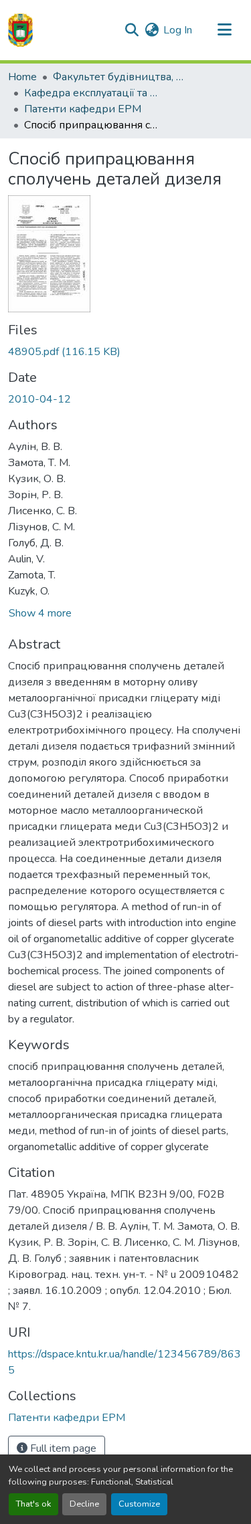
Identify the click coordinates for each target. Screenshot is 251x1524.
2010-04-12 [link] (39, 399)
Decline (84, 1504)
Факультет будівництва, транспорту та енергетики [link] (120, 77)
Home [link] (22, 77)
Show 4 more (40, 613)
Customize (139, 1504)
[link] (125, 352)
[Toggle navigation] (224, 30)
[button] (20, 30)
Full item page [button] (61, 1448)
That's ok (33, 1504)
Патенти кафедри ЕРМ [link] (82, 109)
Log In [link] (177, 30)
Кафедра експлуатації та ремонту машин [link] (91, 93)
